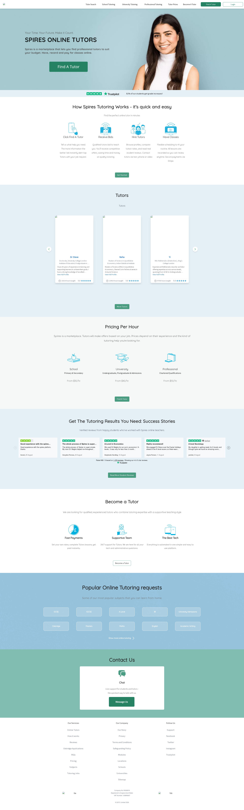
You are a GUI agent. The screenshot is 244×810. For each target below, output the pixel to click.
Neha (121, 257)
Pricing (73, 761)
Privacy (122, 736)
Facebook (170, 736)
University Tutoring (129, 4)
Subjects (73, 767)
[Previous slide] (48, 249)
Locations (122, 761)
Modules (122, 754)
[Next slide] (195, 249)
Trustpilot (170, 754)
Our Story (122, 730)
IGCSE (89, 612)
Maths (122, 626)
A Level (122, 612)
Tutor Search (91, 4)
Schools (122, 767)
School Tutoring (108, 4)
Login (233, 4)
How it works (73, 736)
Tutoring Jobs (73, 773)
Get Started (122, 175)
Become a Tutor (122, 563)
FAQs (73, 754)
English (155, 626)
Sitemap (122, 779)
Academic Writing (187, 626)
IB (155, 612)
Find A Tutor (211, 4)
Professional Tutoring (153, 4)
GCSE (56, 612)
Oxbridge (56, 626)
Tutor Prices (173, 4)
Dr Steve (74, 257)
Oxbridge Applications (73, 748)
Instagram (170, 748)
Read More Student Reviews (122, 475)
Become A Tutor (189, 4)
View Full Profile (63, 274)
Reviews (73, 742)
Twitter (170, 742)
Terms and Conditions (122, 742)
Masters (89, 626)
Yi (170, 257)
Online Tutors (73, 730)
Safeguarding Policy (122, 748)
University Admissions (188, 612)
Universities (122, 773)
